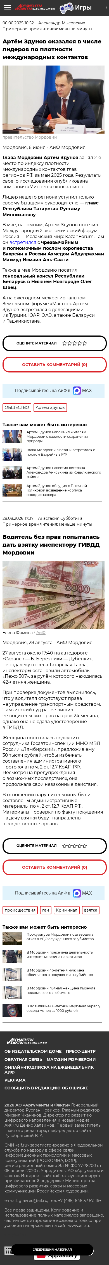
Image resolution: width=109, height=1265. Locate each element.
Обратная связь (23, 1059)
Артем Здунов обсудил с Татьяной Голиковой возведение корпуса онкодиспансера (57, 490)
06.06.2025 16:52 (18, 22)
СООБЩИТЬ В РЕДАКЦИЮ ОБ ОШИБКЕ (46, 1088)
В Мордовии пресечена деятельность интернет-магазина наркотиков (60, 954)
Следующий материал (52, 1250)
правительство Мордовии (30, 137)
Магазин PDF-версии (71, 1059)
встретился (23, 242)
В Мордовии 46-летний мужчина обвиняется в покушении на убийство (60, 972)
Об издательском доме (32, 1051)
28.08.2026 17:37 (18, 518)
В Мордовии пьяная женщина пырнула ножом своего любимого (61, 990)
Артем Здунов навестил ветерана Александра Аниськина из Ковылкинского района (64, 472)
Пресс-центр (81, 1051)
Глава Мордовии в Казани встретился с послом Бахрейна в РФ (61, 452)
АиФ (41, 632)
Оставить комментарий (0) (54, 364)
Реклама (14, 1080)
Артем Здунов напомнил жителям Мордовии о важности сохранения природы (57, 436)
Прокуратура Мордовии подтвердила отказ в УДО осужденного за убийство (60, 936)
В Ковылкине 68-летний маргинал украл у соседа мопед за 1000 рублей (63, 1008)
